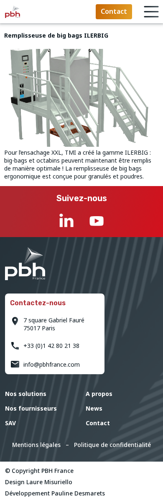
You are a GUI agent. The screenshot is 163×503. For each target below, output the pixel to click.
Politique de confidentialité (112, 445)
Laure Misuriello (49, 482)
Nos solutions (25, 394)
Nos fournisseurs (31, 408)
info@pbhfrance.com (51, 364)
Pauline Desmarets (78, 493)
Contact (98, 423)
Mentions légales (36, 445)
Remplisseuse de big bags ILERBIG (56, 35)
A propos (99, 394)
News (94, 408)
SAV (10, 423)
